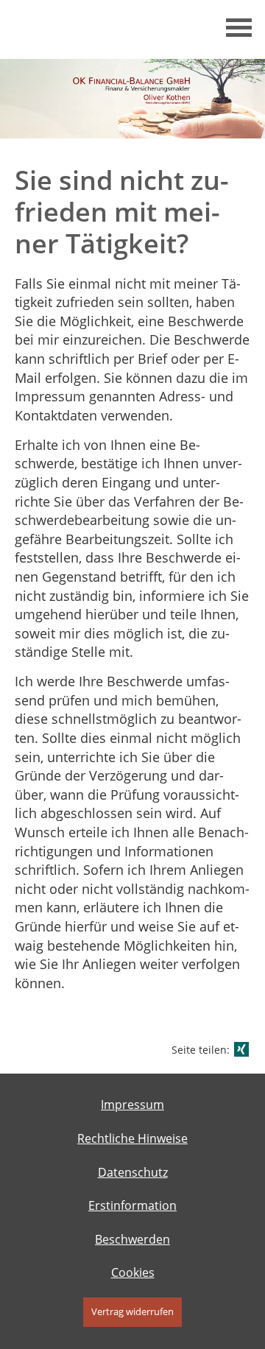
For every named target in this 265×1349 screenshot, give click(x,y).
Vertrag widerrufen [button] (132, 1311)
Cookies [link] (133, 1272)
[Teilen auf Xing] (241, 1049)
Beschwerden (132, 1239)
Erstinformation (132, 1205)
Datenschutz (133, 1172)
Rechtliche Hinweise (132, 1138)
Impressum (132, 1104)
